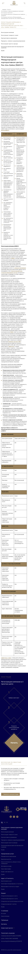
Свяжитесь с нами (6, 658)
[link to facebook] (14, 817)
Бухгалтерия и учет (6, 881)
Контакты (4, 924)
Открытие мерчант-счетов (8, 904)
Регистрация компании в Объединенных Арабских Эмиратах (13, 15)
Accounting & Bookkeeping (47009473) (11, 941)
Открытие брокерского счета (9, 898)
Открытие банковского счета (9, 896)
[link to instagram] (17, 817)
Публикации (4, 920)
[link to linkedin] (11, 817)
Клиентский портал (7, 928)
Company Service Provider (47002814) (11, 935)
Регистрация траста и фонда (9, 842)
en (7, 822)
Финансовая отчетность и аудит (10, 886)
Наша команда (5, 916)
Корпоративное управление (9, 837)
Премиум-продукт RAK (14, 341)
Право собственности (7, 871)
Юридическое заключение (8, 856)
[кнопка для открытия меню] (3, 3)
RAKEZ (13, 258)
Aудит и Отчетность (7, 878)
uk (4, 822)
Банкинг (3, 893)
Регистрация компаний (6, 12)
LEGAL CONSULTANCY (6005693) (9, 938)
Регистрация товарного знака (9, 834)
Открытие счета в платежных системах (12, 901)
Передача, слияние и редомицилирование (13, 840)
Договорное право (6, 866)
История (3, 913)
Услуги (8, 9)
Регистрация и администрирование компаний (12, 11)
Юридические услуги (7, 853)
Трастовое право (6, 869)
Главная (4, 9)
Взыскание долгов (6, 859)
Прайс (3, 849)
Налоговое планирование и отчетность (12, 883)
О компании (4, 910)
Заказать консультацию (11, 794)
